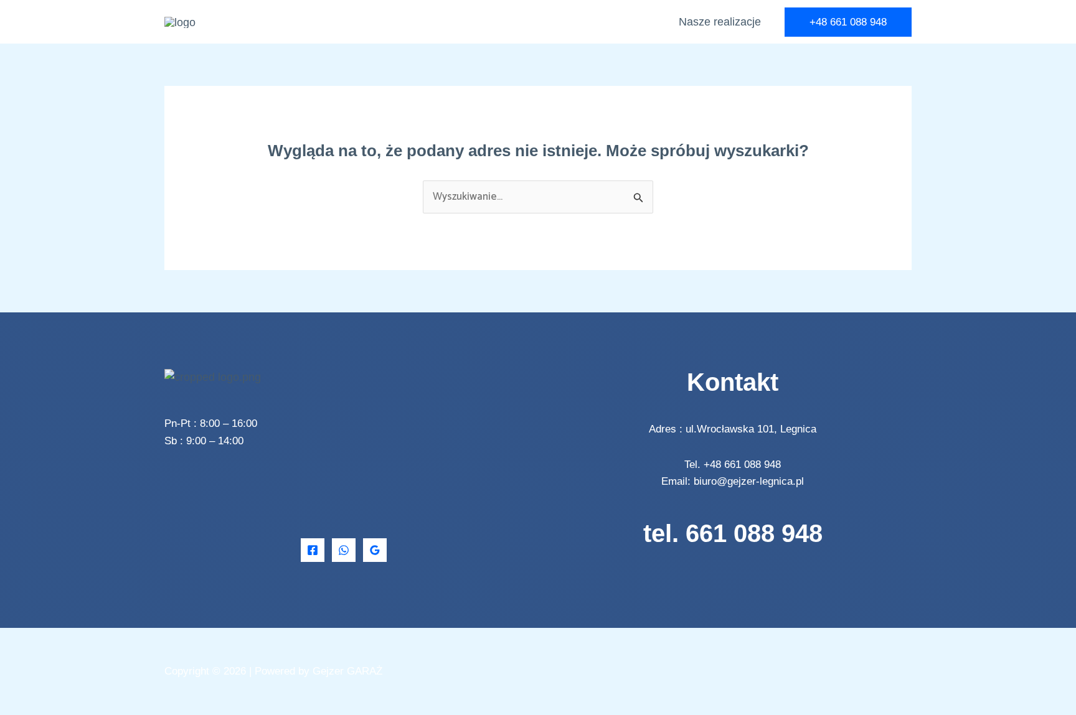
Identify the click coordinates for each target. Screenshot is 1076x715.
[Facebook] (312, 550)
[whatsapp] (344, 550)
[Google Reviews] (375, 550)
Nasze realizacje (720, 22)
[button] (848, 22)
